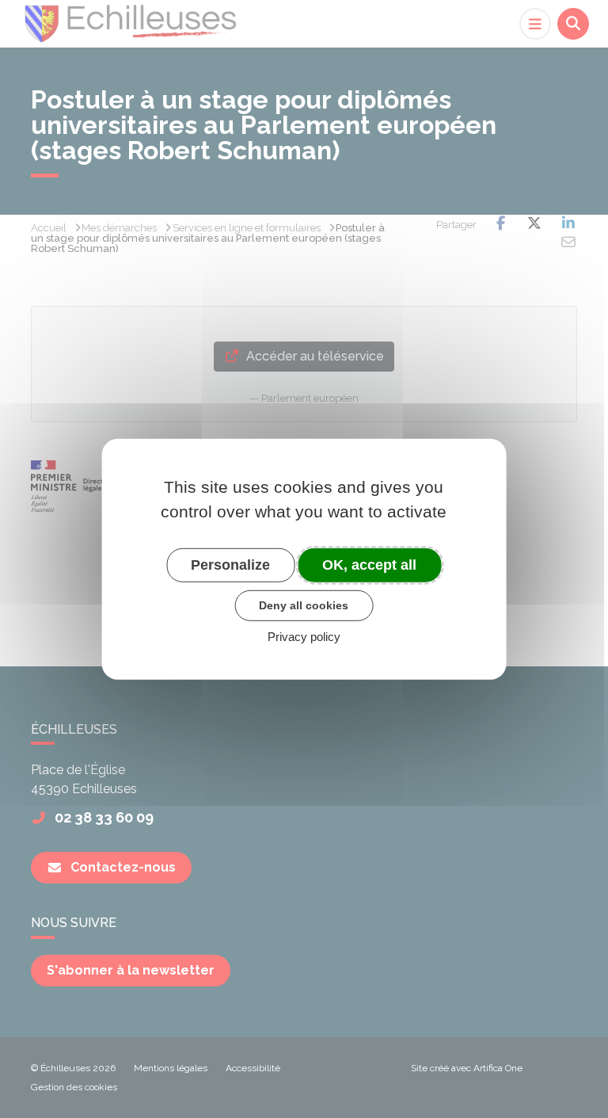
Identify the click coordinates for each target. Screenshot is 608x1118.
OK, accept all (369, 564)
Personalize (230, 564)
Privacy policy (304, 636)
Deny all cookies (303, 605)
